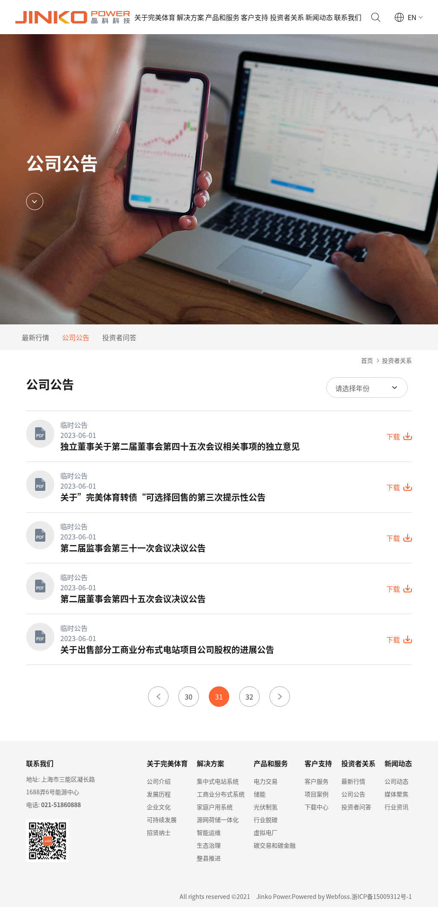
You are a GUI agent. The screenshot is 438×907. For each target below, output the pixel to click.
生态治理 (209, 845)
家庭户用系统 (215, 806)
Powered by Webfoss (321, 896)
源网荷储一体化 (218, 819)
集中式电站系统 (218, 781)
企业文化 (159, 806)
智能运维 (209, 832)
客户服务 (316, 781)
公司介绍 (159, 781)
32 (249, 696)
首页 (367, 360)
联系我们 (347, 17)
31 (219, 696)
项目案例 (316, 794)
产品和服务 (222, 17)
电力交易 (266, 781)
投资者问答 (119, 337)
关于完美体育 (154, 17)
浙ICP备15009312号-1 (382, 896)
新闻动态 (319, 17)
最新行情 (35, 337)
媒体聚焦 (396, 794)
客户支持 (254, 17)
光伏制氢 (266, 806)
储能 (260, 794)
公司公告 (75, 337)
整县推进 (209, 858)
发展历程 (159, 794)
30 (188, 696)
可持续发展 (162, 819)
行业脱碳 (266, 819)
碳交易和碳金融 (275, 845)
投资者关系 (287, 17)
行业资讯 (396, 806)
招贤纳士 (159, 832)
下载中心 (316, 806)
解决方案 (190, 17)
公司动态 (396, 781)
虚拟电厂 (266, 832)
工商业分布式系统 (221, 794)
